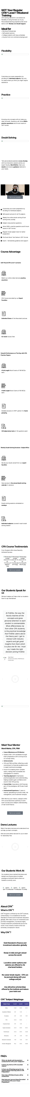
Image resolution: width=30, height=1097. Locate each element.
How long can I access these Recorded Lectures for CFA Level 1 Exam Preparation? (13, 1081)
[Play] (15, 679)
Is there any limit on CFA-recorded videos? (12, 1065)
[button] (15, 190)
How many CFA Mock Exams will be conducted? (12, 1075)
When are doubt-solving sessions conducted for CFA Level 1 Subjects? (13, 1060)
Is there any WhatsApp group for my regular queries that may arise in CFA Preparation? (13, 1070)
